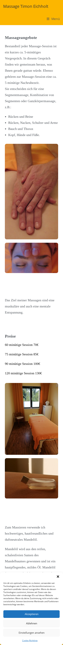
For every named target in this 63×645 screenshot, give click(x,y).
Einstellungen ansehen (32, 632)
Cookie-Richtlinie (30, 640)
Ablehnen (31, 623)
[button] (58, 576)
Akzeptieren (31, 614)
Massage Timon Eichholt (25, 6)
